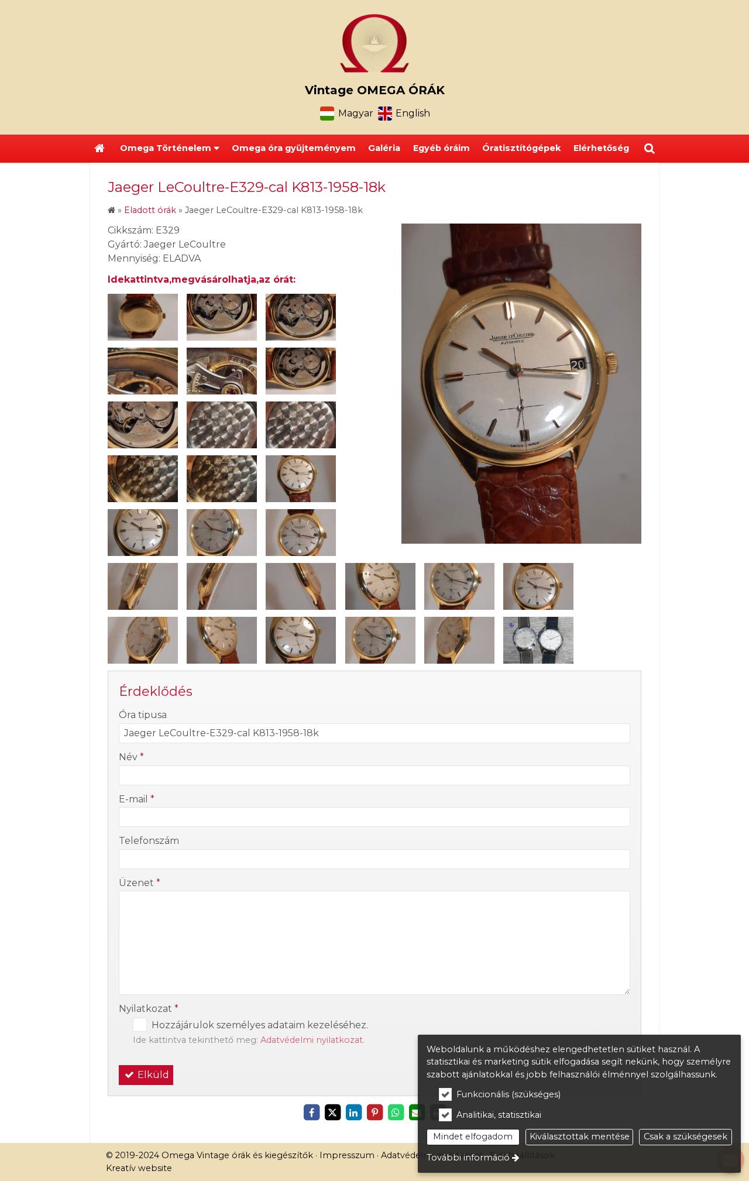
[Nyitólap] (374, 43)
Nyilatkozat (148, 1008)
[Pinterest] (374, 1112)
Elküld (152, 1074)
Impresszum (346, 1155)
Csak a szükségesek (685, 1136)
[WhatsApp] (395, 1112)
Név (131, 757)
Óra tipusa (143, 714)
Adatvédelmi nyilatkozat (311, 1040)
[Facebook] (311, 1112)
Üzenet (139, 882)
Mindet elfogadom (473, 1136)
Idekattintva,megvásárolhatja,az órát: (202, 279)
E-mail (136, 799)
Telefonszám (149, 840)
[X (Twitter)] (332, 1112)
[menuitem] (99, 149)
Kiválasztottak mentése (580, 1136)
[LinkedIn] (353, 1112)
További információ (468, 1157)
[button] (649, 149)
